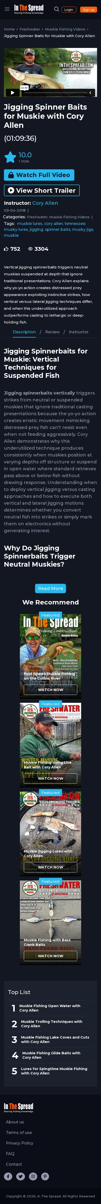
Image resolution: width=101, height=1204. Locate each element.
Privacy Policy (19, 1143)
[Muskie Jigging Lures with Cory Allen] (50, 834)
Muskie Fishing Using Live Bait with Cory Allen (48, 764)
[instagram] (33, 1176)
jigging (36, 229)
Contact (14, 1164)
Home (9, 29)
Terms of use (19, 1132)
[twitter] (20, 1176)
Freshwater (30, 29)
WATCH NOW (50, 690)
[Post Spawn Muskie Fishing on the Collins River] (50, 656)
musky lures (16, 229)
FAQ (10, 1153)
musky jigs (82, 229)
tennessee (74, 223)
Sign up (88, 10)
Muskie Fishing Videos (65, 29)
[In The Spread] (29, 13)
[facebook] (8, 1176)
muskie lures (29, 223)
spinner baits (58, 229)
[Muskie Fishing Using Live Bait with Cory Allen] (50, 745)
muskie (11, 235)
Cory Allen (45, 203)
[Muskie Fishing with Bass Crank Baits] (50, 922)
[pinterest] (45, 1176)
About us (15, 1122)
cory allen (53, 223)
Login (68, 10)
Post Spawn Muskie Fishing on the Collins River (49, 676)
